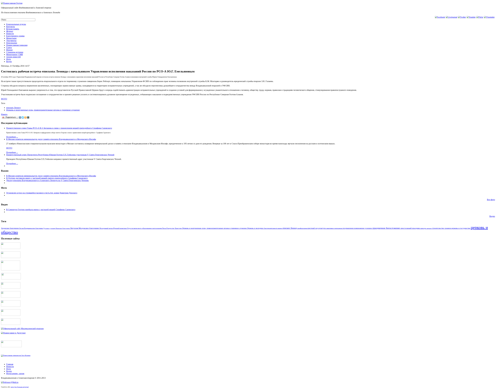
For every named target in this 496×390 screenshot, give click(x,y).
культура (322, 228)
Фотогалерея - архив (15, 373)
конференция (302, 228)
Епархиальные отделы (16, 24)
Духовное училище (49, 228)
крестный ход (312, 228)
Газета (9, 47)
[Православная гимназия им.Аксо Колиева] (15, 355)
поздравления (348, 228)
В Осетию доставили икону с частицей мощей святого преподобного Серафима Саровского (47, 178)
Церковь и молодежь (255, 228)
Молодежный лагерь (106, 228)
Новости (10, 33)
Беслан (21, 228)
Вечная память (12, 29)
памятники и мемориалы (334, 228)
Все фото (491, 199)
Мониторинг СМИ (14, 54)
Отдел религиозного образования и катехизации (144, 228)
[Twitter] (22, 117)
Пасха (164, 228)
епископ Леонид (13, 108)
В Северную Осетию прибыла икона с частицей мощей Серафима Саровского (40, 209)
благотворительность (271, 228)
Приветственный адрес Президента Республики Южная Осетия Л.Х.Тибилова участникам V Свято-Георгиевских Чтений (60, 155)
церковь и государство (461, 228)
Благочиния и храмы (15, 36)
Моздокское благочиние (89, 228)
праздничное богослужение (387, 228)
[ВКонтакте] (20, 117)
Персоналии (11, 43)
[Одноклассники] (25, 117)
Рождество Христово (174, 228)
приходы (423, 228)
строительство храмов (441, 228)
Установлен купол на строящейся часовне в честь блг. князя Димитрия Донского (41, 193)
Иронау (9, 50)
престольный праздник (410, 228)
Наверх (4, 114)
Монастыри (11, 38)
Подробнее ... (12, 137)
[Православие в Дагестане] (13, 333)
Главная (9, 364)
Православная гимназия (16, 45)
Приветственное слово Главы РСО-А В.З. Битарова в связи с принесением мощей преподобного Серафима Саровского (59, 128)
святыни (429, 228)
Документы (11, 40)
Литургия (74, 228)
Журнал (9, 31)
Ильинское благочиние (63, 228)
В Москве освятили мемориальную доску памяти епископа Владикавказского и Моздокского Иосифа (51, 139)
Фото (8, 59)
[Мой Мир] (28, 117)
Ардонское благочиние (10, 228)
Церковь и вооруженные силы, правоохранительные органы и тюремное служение (43, 110)
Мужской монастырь (120, 228)
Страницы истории (14, 52)
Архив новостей (13, 57)
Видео (9, 61)
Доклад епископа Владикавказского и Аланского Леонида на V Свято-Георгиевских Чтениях (47, 180)
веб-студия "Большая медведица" (20, 387)
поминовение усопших (363, 228)
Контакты (10, 26)
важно (280, 228)
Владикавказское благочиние (33, 228)
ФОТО (4, 99)
